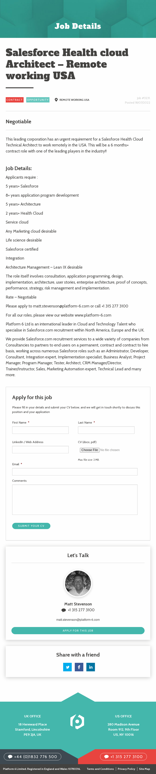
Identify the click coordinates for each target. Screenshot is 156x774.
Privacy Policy (126, 769)
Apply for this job (78, 630)
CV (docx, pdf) (87, 442)
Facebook (79, 667)
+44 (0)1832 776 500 (35, 756)
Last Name (86, 422)
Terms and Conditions (100, 769)
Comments (19, 480)
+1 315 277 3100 (81, 609)
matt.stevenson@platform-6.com (78, 619)
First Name (20, 422)
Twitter (67, 667)
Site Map (144, 769)
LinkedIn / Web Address (27, 442)
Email (17, 464)
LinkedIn (90, 667)
